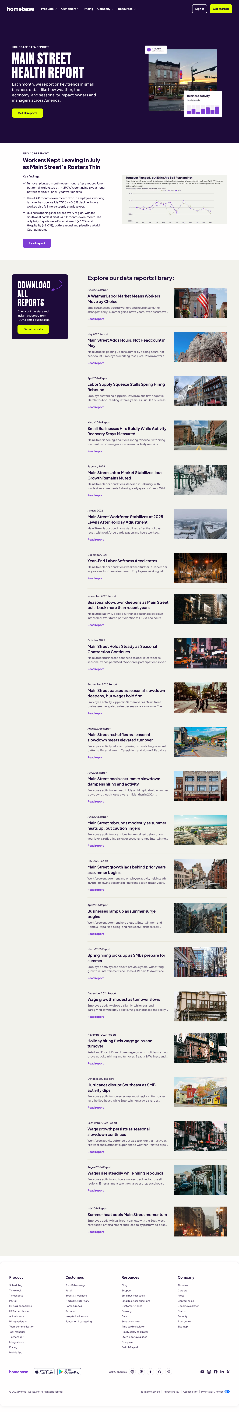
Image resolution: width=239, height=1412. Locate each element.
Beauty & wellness (76, 1295)
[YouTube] (202, 1372)
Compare (127, 1342)
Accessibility (190, 1391)
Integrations (16, 1342)
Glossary (127, 1311)
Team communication (21, 1326)
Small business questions (136, 1300)
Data (124, 1316)
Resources (125, 8)
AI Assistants (16, 1316)
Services (70, 1311)
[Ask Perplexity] (168, 1371)
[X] (228, 1371)
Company (103, 8)
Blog (124, 1285)
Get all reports (27, 113)
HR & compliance (19, 1311)
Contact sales (186, 1300)
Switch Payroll (130, 1347)
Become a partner (188, 1305)
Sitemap (183, 1326)
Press (181, 1295)
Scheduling (15, 1285)
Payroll (13, 1300)
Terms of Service (150, 1391)
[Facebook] (216, 1372)
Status (181, 1311)
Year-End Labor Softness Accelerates (122, 560)
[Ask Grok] (159, 1371)
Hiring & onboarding (20, 1305)
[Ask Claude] (141, 1371)
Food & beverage (75, 1285)
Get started (221, 8)
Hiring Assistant (18, 1321)
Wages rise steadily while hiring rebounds (125, 1173)
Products (47, 8)
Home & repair (73, 1305)
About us (183, 1285)
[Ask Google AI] (150, 1371)
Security (183, 1316)
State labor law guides (134, 1336)
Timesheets (16, 1295)
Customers (68, 8)
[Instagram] (209, 1372)
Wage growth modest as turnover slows (123, 999)
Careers (182, 1290)
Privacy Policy (171, 1391)
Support (126, 1290)
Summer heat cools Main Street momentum (127, 1214)
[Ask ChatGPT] (132, 1371)
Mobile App (15, 1352)
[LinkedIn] (222, 1371)
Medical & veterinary (77, 1300)
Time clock (15, 1290)
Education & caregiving (78, 1321)
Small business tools (133, 1295)
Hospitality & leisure (76, 1316)
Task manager (17, 1331)
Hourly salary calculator (135, 1331)
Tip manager (16, 1336)
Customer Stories (132, 1305)
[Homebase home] (20, 8)
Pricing (88, 8)
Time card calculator (133, 1326)
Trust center (185, 1321)
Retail (68, 1290)
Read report (37, 243)
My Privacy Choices (212, 1391)
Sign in (199, 8)
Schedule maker (131, 1321)
